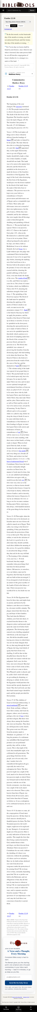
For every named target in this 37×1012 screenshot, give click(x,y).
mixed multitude (12, 705)
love (22, 716)
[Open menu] (3, 10)
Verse (7, 25)
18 (5, 34)
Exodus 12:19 (23, 86)
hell (17, 366)
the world (22, 451)
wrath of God (22, 278)
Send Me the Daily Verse (18, 983)
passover (19, 106)
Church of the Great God (17, 997)
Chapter (20, 25)
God (17, 148)
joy (23, 480)
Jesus (21, 249)
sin (19, 432)
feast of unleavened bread (15, 461)
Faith (25, 310)
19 (5, 46)
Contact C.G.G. (26, 997)
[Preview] (12, 140)
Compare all (8, 29)
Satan (8, 140)
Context (13, 25)
